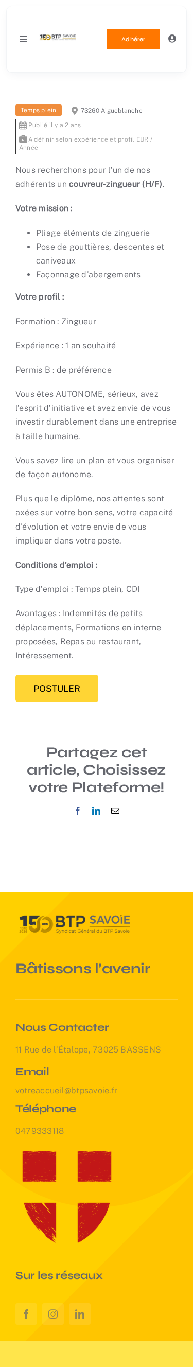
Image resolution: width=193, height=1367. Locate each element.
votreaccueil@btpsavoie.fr (66, 1090)
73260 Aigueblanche (112, 110)
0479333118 (39, 1131)
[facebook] (26, 1314)
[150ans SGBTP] (58, 36)
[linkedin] (80, 1314)
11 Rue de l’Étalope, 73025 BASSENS (88, 1050)
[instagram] (53, 1314)
